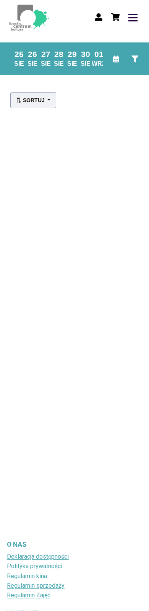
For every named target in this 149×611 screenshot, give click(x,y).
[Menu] (133, 17)
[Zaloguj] (98, 17)
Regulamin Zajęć (28, 595)
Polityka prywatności (34, 566)
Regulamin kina (27, 576)
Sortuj (33, 100)
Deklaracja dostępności (38, 556)
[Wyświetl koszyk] (115, 17)
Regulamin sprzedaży (36, 585)
